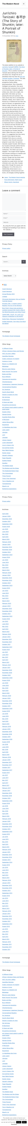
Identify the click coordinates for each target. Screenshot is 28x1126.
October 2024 (6, 552)
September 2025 (7, 524)
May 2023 (5, 596)
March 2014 (5, 877)
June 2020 (5, 685)
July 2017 (5, 775)
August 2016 (6, 803)
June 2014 (5, 870)
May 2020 (5, 688)
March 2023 (5, 601)
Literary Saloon (6, 440)
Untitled (4, 296)
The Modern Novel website (17, 177)
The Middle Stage (7, 465)
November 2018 (7, 734)
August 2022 (6, 619)
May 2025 (5, 534)
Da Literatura (6, 389)
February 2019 (6, 726)
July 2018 (5, 744)
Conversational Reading (9, 387)
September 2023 (7, 585)
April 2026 (5, 513)
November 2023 (7, 580)
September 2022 (7, 616)
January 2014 (6, 883)
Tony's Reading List (8, 481)
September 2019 (7, 708)
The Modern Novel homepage (11, 336)
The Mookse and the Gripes (10, 468)
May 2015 (5, 842)
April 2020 (5, 690)
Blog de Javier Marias (8, 369)
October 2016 (6, 798)
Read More (14, 1124)
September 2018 (7, 739)
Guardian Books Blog (8, 417)
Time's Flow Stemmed (9, 478)
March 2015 (5, 847)
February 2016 (6, 819)
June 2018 (5, 747)
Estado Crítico (6, 412)
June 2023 (5, 593)
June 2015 (5, 839)
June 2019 (5, 716)
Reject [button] (24, 1122)
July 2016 (5, 806)
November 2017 (7, 765)
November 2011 (7, 947)
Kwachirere (5, 424)
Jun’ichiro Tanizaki (7, 67)
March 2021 (5, 662)
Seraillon (4, 463)
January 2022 (6, 637)
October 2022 (6, 613)
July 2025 (5, 529)
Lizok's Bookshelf (7, 442)
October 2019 (6, 706)
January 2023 (6, 606)
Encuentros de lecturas (9, 405)
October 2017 (6, 767)
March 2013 (5, 908)
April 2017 (5, 783)
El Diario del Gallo (7, 402)
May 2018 (5, 749)
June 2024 (5, 562)
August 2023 (6, 588)
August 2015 (6, 834)
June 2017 (5, 778)
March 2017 (5, 785)
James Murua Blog (7, 422)
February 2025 (6, 542)
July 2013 (5, 898)
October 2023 (6, 583)
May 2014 (5, 872)
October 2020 (6, 675)
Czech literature (7, 289)
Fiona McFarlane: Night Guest (13, 179)
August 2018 (6, 742)
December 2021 (7, 639)
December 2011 (7, 944)
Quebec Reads (6, 460)
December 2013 (7, 885)
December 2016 (7, 793)
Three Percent (6, 476)
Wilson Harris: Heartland (11, 182)
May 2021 (5, 657)
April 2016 (5, 813)
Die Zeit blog (6, 397)
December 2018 (7, 731)
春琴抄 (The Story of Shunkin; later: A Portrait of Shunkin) (13, 69)
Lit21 (3, 435)
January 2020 (6, 698)
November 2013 (7, 888)
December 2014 (7, 854)
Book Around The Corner (9, 371)
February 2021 (6, 665)
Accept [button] (18, 1122)
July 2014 (5, 867)
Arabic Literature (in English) (10, 358)
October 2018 (6, 736)
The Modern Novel (10, 4)
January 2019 (6, 729)
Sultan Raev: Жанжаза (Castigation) (13, 319)
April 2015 (5, 844)
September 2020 (7, 678)
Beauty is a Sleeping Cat (9, 364)
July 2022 (5, 621)
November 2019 (7, 703)
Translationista (6, 483)
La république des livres (9, 427)
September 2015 (7, 831)
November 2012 (7, 918)
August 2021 (6, 649)
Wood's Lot (5, 486)
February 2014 (6, 880)
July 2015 (5, 836)
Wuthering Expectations (9, 489)
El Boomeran (6, 399)
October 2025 (6, 521)
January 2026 (6, 516)
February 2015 (6, 849)
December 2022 (7, 608)
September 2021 (7, 647)
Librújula (4, 432)
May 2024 (5, 565)
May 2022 (5, 626)
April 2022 (5, 629)
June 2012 (5, 931)
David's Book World (8, 392)
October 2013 (6, 890)
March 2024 (5, 570)
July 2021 (5, 652)
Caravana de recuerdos (9, 379)
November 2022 (7, 611)
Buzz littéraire (6, 376)
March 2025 (5, 539)
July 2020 (5, 683)
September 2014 (7, 862)
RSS (5, 285)
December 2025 (7, 519)
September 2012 (7, 924)
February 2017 (6, 788)
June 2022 (5, 624)
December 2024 (7, 547)
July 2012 (5, 929)
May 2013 (5, 903)
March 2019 (5, 724)
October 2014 (6, 860)
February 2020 (6, 695)
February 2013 (6, 911)
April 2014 (5, 875)
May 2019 (5, 719)
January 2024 (6, 575)
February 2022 (6, 634)
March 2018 (5, 754)
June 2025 (5, 531)
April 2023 (5, 598)
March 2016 (5, 816)
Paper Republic (6, 458)
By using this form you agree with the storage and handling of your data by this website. (14, 227)
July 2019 (5, 713)
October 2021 (6, 644)
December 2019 (7, 701)
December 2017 (7, 762)
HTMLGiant (5, 419)
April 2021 (5, 660)
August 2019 (6, 711)
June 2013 (5, 901)
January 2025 (6, 544)
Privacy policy (6, 248)
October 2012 (6, 921)
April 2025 (5, 537)
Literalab (5, 437)
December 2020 (7, 670)
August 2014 (6, 865)
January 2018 (6, 760)
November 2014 (7, 857)
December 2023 (7, 578)
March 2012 (5, 939)
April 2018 (5, 752)
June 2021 (5, 654)
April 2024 (5, 567)
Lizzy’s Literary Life (8, 445)
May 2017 (5, 780)
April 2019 (5, 721)
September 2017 (7, 770)
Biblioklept (5, 366)
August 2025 (6, 526)
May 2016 (5, 811)
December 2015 (7, 824)
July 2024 (5, 560)
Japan (6, 177)
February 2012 (6, 942)
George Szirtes (6, 414)
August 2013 (6, 895)
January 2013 (6, 913)
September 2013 (7, 893)
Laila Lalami (5, 430)
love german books (8, 448)
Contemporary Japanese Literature (12, 384)
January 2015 (6, 852)
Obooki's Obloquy (7, 455)
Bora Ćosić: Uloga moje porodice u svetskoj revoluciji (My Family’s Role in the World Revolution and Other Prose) (13, 310)
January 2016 (6, 821)
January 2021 (6, 667)
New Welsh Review (8, 450)
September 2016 (7, 801)
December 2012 (7, 916)
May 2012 (5, 934)
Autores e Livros (7, 361)
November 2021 (7, 642)
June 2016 (5, 808)
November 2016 (7, 795)
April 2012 (5, 936)
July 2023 (5, 590)
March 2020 (5, 693)
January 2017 (6, 790)
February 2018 (6, 757)
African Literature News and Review (13, 351)
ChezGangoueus (7, 382)
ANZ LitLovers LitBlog (8, 353)
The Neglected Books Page (10, 471)
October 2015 (6, 829)
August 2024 (6, 557)
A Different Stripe (7, 348)
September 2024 (7, 554)
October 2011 (6, 949)
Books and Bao (6, 374)
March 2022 (5, 631)
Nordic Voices (6, 453)
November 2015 (7, 826)
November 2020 (7, 672)
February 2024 (6, 572)
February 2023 (6, 603)
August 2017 (6, 772)
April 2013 (5, 906)
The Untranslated (7, 473)
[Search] (24, 262)
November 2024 (7, 549)
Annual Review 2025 (8, 294)
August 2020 (6, 680)
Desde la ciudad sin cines (10, 394)
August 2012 (6, 926)
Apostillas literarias (8, 356)
